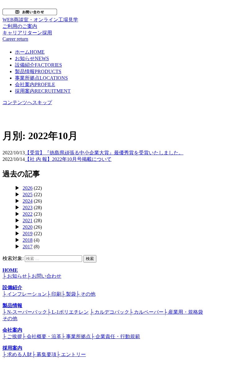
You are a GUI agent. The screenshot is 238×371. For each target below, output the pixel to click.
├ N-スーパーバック (24, 312)
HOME (10, 270)
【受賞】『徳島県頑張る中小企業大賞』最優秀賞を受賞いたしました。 (104, 152)
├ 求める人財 (17, 354)
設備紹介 (38, 65)
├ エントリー (71, 354)
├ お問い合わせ (44, 276)
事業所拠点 (41, 78)
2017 (28, 246)
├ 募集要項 (44, 354)
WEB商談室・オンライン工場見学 (40, 23)
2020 (28, 227)
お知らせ (32, 58)
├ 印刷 (54, 294)
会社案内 (35, 84)
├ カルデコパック (109, 312)
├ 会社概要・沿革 (41, 336)
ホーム (30, 52)
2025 (28, 194)
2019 (28, 233)
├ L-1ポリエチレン (68, 312)
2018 (28, 240)
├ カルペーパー (146, 312)
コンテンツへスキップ (27, 102)
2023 (28, 207)
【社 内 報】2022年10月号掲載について (68, 159)
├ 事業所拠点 (76, 336)
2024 (28, 201)
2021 (28, 220)
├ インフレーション (24, 294)
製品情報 (38, 71)
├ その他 (85, 294)
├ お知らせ (14, 276)
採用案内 (43, 91)
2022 (28, 214)
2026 (28, 188)
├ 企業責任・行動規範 (115, 336)
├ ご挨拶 (12, 336)
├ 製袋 (68, 294)
